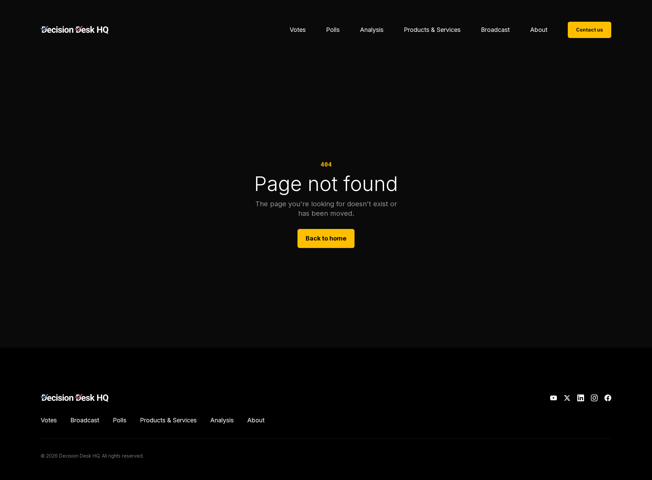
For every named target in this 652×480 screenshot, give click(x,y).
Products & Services (432, 29)
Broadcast (495, 29)
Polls (333, 29)
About (538, 29)
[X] (567, 398)
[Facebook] (607, 398)
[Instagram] (594, 398)
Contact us (589, 30)
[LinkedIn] (580, 398)
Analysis (371, 29)
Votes (298, 29)
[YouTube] (553, 398)
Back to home (326, 238)
